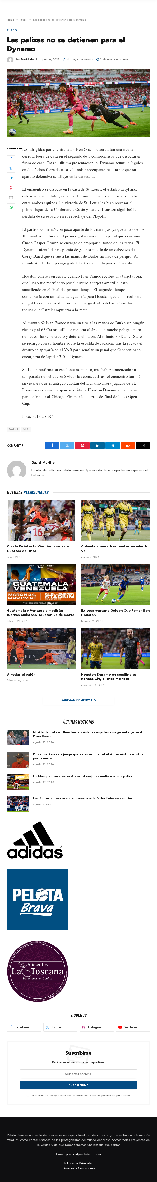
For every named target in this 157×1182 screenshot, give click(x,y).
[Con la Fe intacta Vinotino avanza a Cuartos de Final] (41, 520)
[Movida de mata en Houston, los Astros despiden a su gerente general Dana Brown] (18, 737)
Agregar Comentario (78, 700)
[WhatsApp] (11, 207)
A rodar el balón (21, 675)
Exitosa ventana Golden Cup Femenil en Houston (115, 613)
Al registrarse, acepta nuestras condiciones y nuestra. (80, 1095)
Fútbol (12, 30)
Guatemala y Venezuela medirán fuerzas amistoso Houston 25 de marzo (40, 613)
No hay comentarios (80, 60)
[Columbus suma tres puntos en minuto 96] (115, 520)
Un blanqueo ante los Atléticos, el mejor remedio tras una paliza (82, 777)
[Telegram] (11, 178)
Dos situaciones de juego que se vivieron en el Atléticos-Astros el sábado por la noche (90, 756)
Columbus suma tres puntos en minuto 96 (114, 548)
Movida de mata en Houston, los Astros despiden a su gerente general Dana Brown (87, 734)
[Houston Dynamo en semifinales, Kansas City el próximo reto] (115, 648)
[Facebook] (11, 159)
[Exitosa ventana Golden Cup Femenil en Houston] (115, 584)
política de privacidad (115, 1095)
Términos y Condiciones (78, 1168)
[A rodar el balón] (41, 648)
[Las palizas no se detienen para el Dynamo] (78, 103)
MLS (25, 429)
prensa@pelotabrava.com (83, 1154)
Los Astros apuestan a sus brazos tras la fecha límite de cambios (83, 799)
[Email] (11, 197)
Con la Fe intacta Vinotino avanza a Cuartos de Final (38, 548)
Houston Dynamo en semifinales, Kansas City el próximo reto (109, 677)
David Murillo (29, 60)
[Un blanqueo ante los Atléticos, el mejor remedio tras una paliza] (18, 782)
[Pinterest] (11, 188)
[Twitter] (11, 169)
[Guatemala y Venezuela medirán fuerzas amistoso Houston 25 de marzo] (41, 584)
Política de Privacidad (78, 1163)
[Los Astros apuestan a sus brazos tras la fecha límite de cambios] (18, 804)
